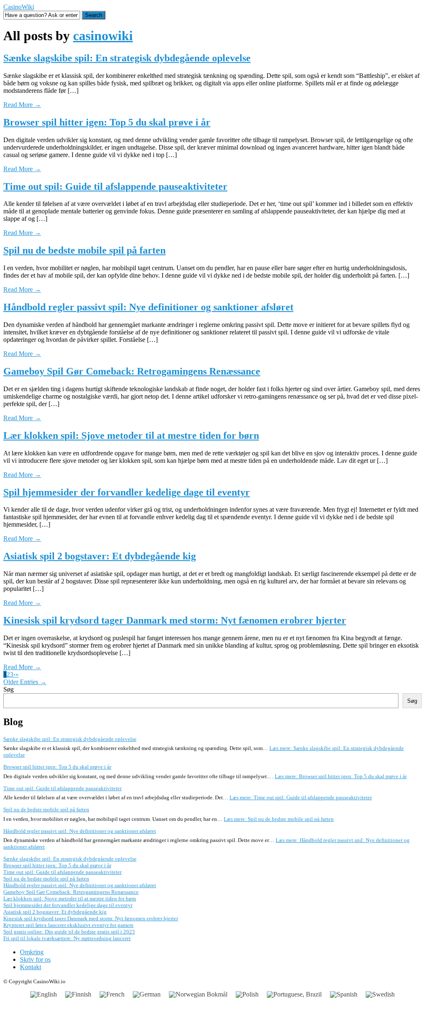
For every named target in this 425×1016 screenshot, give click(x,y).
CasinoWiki (18, 6)
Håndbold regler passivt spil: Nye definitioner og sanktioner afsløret (148, 307)
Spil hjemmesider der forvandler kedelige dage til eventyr (126, 492)
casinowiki (103, 35)
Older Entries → (24, 681)
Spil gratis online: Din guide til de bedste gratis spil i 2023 (69, 932)
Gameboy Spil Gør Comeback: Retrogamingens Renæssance (131, 371)
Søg (8, 689)
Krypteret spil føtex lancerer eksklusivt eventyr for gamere (68, 925)
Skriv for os (35, 959)
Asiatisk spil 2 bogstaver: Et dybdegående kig (99, 556)
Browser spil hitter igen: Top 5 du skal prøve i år (106, 122)
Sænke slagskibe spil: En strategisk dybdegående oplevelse (127, 58)
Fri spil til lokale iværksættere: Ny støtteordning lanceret (67, 938)
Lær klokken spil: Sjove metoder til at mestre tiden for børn (131, 435)
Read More (22, 104)
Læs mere (341, 776)
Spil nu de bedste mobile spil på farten (84, 250)
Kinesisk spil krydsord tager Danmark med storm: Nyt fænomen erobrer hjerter (174, 620)
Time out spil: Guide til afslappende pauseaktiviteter (115, 186)
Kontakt (30, 966)
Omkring (32, 952)
